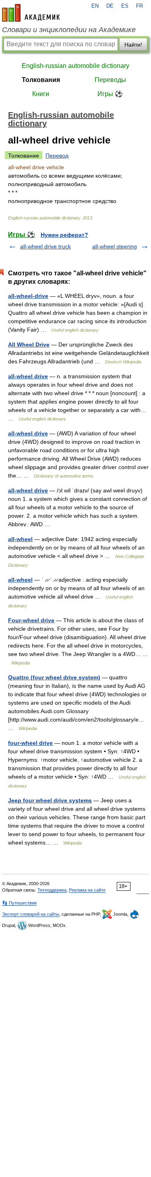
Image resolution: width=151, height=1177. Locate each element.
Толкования (41, 79)
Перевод (57, 155)
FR (139, 6)
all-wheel (20, 539)
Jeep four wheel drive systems (50, 800)
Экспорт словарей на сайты (30, 914)
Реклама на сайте (87, 890)
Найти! (133, 44)
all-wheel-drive (28, 296)
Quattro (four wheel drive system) (54, 677)
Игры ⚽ (110, 93)
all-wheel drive (28, 376)
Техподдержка (51, 890)
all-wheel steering (114, 246)
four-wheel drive (30, 743)
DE (110, 6)
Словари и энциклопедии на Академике (69, 30)
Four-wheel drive (31, 620)
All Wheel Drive (29, 344)
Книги (40, 93)
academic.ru (31, 13)
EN (95, 6)
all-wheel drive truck (45, 246)
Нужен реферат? (64, 235)
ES (124, 6)
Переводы (110, 79)
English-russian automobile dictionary (75, 65)
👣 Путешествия (19, 902)
